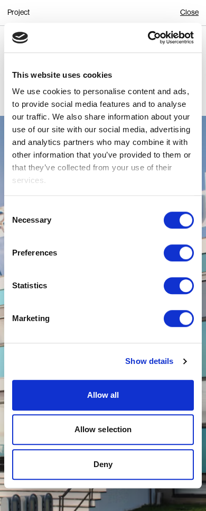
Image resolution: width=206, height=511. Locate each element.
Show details (149, 361)
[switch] (179, 252)
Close (189, 12)
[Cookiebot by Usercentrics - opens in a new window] (148, 37)
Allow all (103, 394)
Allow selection (103, 429)
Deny (103, 464)
